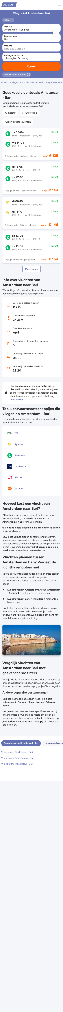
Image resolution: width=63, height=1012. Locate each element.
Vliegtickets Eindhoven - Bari (17, 752)
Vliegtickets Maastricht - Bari (17, 763)
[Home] (9, 4)
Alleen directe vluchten (18, 121)
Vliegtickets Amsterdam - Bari (17, 758)
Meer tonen (31, 269)
